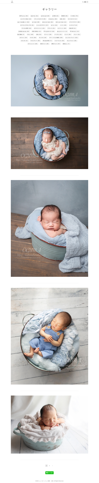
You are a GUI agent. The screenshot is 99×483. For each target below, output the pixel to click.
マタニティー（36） (35, 40)
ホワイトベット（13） (39, 28)
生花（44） (63, 19)
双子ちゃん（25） (24, 15)
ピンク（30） (68, 34)
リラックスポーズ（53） (40, 19)
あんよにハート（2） (62, 31)
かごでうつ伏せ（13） (26, 19)
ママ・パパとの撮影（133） (56, 37)
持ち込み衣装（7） (47, 40)
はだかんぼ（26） (45, 15)
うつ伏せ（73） (74, 15)
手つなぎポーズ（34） (49, 31)
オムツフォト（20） (72, 40)
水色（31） (39, 34)
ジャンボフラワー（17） (43, 25)
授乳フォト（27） (56, 43)
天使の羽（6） (72, 28)
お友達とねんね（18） (24, 31)
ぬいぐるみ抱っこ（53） (24, 22)
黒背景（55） (64, 15)
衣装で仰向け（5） (36, 31)
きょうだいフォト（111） (72, 37)
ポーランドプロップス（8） (27, 25)
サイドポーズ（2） (72, 19)
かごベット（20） (62, 28)
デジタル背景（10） (27, 28)
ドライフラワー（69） (74, 22)
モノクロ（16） (43, 37)
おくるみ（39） (36, 22)
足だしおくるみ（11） (61, 22)
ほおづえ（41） (35, 15)
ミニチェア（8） (73, 25)
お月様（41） (55, 15)
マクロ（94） (33, 37)
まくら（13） (54, 25)
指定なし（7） (66, 43)
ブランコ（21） (51, 28)
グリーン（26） (48, 34)
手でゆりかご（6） (74, 31)
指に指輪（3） (21, 34)
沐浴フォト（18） (44, 43)
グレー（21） (77, 34)
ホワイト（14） (24, 37)
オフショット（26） (33, 43)
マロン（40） (30, 34)
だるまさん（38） (53, 19)
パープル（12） (58, 34)
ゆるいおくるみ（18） (47, 22)
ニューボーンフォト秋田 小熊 (46, 481)
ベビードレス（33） (60, 40)
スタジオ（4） (24, 40)
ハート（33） (63, 25)
